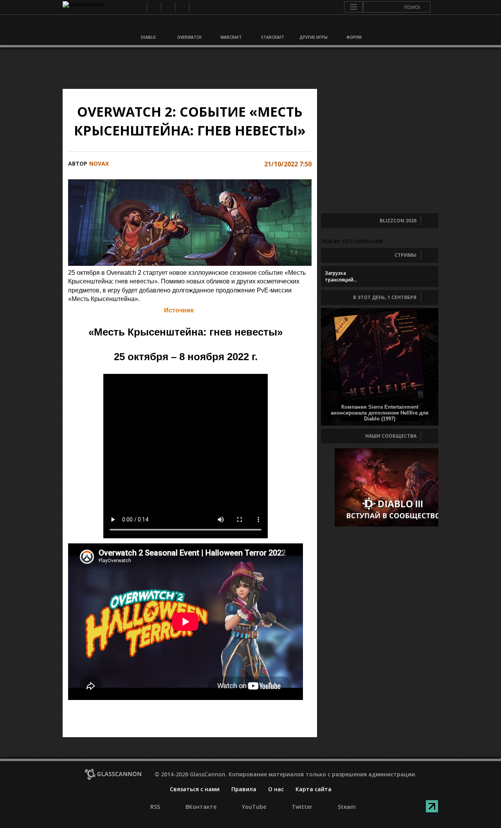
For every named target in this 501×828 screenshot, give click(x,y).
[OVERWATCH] (189, 26)
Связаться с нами (195, 789)
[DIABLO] (148, 26)
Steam (196, 7)
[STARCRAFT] (271, 26)
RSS (139, 7)
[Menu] (353, 7)
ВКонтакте (153, 7)
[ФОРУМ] (353, 26)
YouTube (167, 7)
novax (99, 163)
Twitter (181, 7)
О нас (276, 789)
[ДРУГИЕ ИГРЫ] (312, 26)
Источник (179, 310)
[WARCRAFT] (230, 26)
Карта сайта (314, 789)
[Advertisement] (250, 68)
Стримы (405, 255)
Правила (243, 789)
